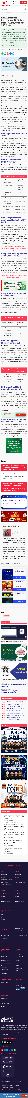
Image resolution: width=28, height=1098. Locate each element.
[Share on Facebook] (10, 53)
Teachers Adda (19, 928)
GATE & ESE (4, 982)
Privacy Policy (17, 1090)
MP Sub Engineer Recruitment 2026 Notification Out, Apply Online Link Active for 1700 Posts (14, 842)
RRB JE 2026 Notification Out (12, 500)
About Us (18, 982)
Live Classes (4, 1001)
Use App (23, 2)
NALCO (3, 919)
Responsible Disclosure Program (10, 1085)
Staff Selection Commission (19, 957)
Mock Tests (4, 998)
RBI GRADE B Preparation (4, 972)
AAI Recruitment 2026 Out (12, 503)
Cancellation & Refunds (8, 1087)
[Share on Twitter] (13, 53)
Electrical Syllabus (6, 884)
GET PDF (24, 1095)
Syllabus (3, 877)
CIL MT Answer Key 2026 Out (14, 706)
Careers (20, 988)
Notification (4, 874)
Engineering (19, 968)
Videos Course (5, 1003)
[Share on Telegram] (5, 53)
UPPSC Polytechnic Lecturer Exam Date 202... (13, 679)
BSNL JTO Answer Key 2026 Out (15, 702)
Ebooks (3, 1006)
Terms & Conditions (7, 1090)
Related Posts (5, 622)
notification (6, 615)
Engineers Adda (5, 935)
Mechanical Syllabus (6, 879)
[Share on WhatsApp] (2, 53)
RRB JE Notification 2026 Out (14, 719)
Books (2, 1008)
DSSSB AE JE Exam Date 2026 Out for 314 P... (13, 660)
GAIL (2, 917)
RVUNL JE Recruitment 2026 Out (15, 715)
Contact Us (19, 985)
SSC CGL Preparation (4, 966)
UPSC (17, 970)
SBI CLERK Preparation (4, 957)
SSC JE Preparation (6, 963)
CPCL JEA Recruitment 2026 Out (15, 708)
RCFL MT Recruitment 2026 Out (14, 713)
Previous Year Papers (20, 882)
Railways (18, 960)
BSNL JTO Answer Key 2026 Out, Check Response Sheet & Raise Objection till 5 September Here (14, 816)
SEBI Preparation (5, 960)
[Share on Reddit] (8, 53)
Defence (18, 965)
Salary (17, 879)
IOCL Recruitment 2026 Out (13, 710)
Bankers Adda (18, 930)
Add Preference (21, 414)
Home (3, 13)
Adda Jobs (4, 938)
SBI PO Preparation (6, 954)
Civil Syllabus (4, 882)
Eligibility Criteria (5, 901)
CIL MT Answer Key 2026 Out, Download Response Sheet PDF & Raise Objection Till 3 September (14, 834)
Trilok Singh (5, 49)
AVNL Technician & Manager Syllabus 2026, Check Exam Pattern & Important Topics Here (13, 849)
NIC (2, 914)
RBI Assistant (4, 969)
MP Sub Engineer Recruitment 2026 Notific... (12, 641)
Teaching (18, 963)
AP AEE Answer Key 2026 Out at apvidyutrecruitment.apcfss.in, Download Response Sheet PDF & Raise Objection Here (14, 825)
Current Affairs (23, 935)
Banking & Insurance (21, 954)
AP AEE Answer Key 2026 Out (14, 704)
